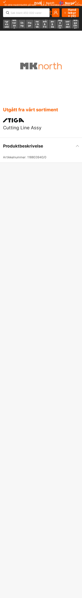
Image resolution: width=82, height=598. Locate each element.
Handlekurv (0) (72, 12)
